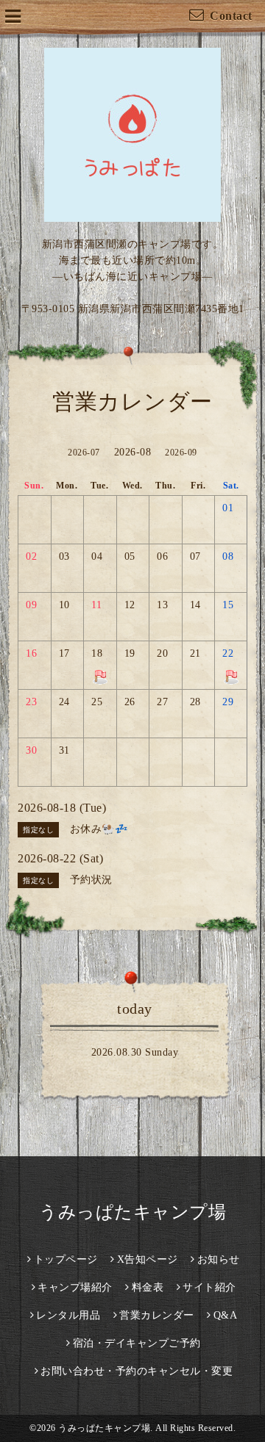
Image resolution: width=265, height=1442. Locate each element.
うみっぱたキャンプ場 (132, 1212)
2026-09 (181, 452)
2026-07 (84, 452)
